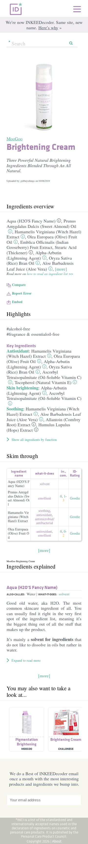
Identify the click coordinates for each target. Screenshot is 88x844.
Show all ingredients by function (34, 439)
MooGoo (14, 139)
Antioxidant (18, 351)
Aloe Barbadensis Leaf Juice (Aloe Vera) (40, 266)
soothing (44, 510)
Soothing (15, 409)
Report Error (22, 293)
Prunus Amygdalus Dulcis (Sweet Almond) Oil (41, 223)
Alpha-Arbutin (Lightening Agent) (34, 255)
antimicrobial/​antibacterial (44, 521)
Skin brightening (22, 388)
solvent (45, 483)
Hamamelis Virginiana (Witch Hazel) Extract (39, 353)
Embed (17, 301)
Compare (19, 284)
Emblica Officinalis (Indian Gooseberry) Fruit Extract (37, 244)
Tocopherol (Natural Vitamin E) (43, 382)
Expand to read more (26, 660)
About (57, 841)
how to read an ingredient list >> (50, 273)
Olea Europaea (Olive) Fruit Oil (18, 533)
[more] (61, 269)
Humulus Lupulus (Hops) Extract (38, 427)
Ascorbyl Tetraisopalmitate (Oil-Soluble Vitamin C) (44, 374)
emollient (44, 498)
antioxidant (44, 514)
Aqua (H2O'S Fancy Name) (31, 221)
